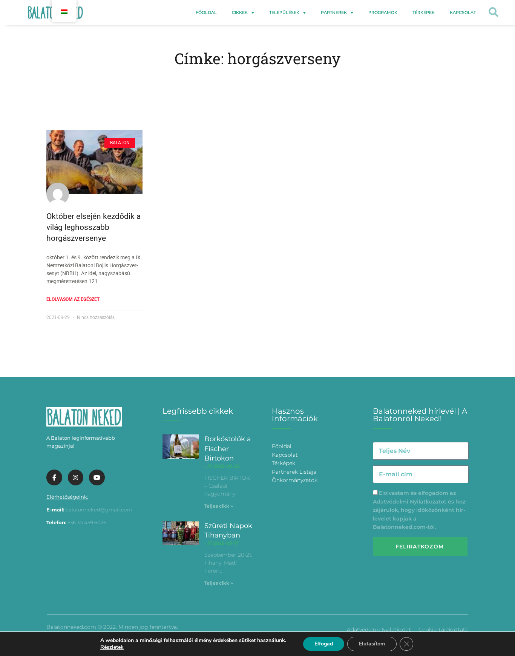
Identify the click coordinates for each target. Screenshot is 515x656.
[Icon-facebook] (54, 477)
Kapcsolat (463, 12)
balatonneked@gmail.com (98, 510)
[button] (493, 12)
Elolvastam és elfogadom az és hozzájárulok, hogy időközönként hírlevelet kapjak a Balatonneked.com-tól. (420, 510)
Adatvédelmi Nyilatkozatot (409, 501)
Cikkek (240, 12)
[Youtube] (97, 477)
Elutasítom (372, 643)
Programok (382, 12)
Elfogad (323, 643)
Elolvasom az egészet (73, 299)
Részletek (112, 647)
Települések (284, 12)
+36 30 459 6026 (86, 522)
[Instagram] (76, 477)
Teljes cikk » (218, 506)
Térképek (423, 12)
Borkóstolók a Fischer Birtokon (227, 448)
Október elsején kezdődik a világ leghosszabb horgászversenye (93, 227)
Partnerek (334, 12)
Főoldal (206, 12)
